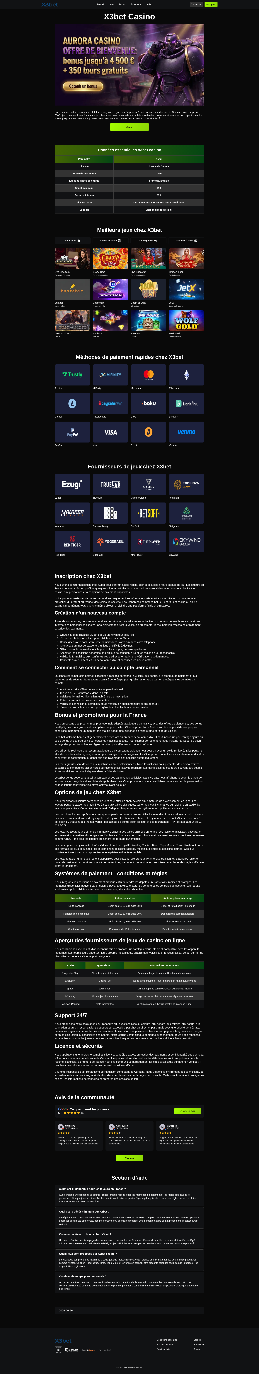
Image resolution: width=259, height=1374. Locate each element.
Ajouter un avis (187, 1111)
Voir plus (129, 1158)
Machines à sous (184, 240)
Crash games (146, 240)
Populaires (70, 240)
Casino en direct (108, 240)
